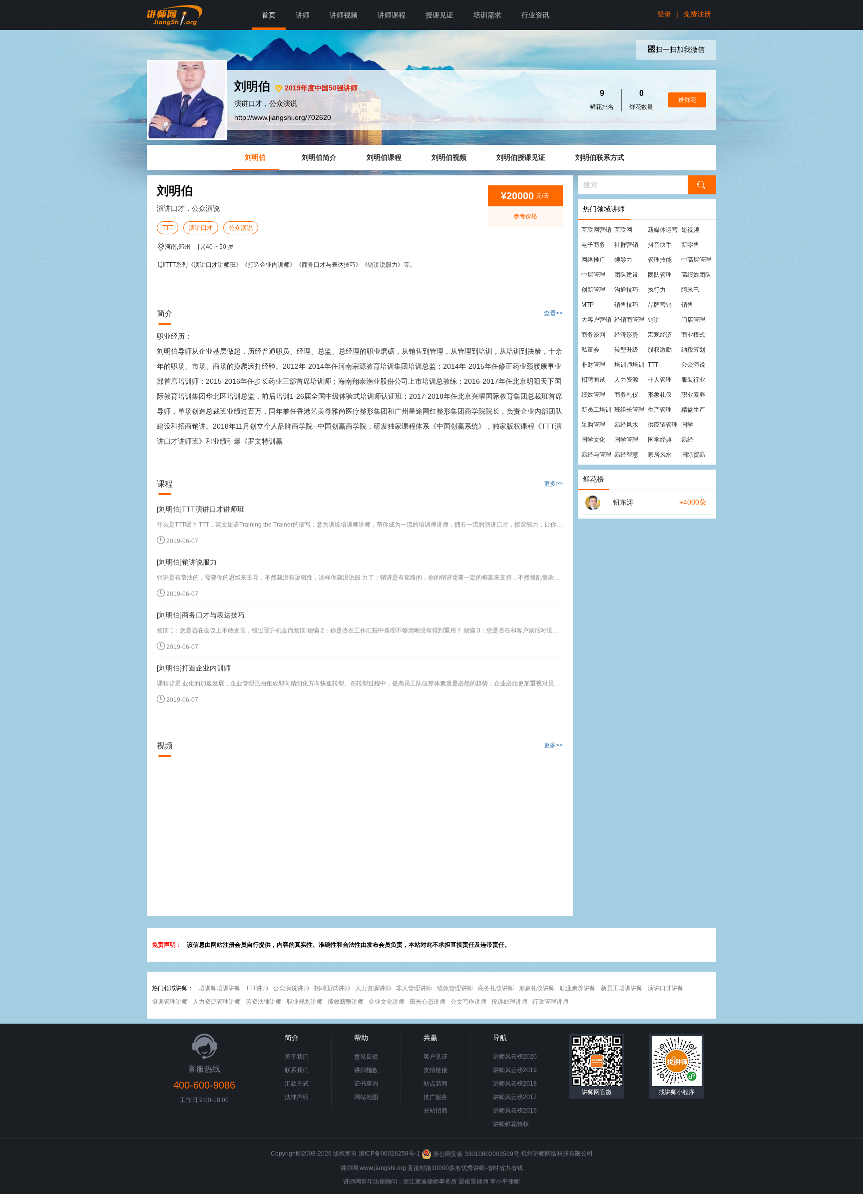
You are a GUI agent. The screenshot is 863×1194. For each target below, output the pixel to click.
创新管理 (593, 289)
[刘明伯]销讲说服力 (187, 562)
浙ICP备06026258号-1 (389, 1154)
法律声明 (297, 1097)
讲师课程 (392, 15)
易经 (687, 439)
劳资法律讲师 (264, 1001)
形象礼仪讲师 (537, 988)
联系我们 (297, 1070)
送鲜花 (687, 99)
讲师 (303, 15)
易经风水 (626, 424)
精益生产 (693, 409)
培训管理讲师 (170, 1001)
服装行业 (693, 379)
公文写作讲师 (468, 1001)
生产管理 (660, 409)
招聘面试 (593, 379)
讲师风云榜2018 (515, 1083)
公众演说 (241, 227)
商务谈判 (593, 334)
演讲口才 (201, 227)
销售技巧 (626, 304)
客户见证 (435, 1056)
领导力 (623, 259)
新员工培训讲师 (622, 988)
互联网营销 (596, 229)
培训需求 (487, 15)
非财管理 (593, 364)
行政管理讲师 (550, 1001)
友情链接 (435, 1070)
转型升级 (626, 349)
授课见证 (439, 15)
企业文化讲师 (387, 1001)
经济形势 (626, 334)
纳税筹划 (693, 349)
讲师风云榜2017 (515, 1097)
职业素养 (693, 394)
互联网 (623, 229)
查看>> (553, 313)
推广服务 (435, 1097)
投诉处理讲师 (509, 1001)
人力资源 (626, 379)
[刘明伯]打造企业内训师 (194, 668)
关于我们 (297, 1056)
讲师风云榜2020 (515, 1056)
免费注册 (697, 14)
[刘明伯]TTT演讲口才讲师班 (200, 509)
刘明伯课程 (384, 157)
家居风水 (660, 454)
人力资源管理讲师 (217, 1001)
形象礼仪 (660, 394)
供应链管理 (663, 424)
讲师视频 (344, 15)
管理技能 (660, 259)
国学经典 (660, 439)
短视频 (690, 229)
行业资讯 (535, 15)
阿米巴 (690, 289)
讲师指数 (366, 1070)
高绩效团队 (696, 274)
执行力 (657, 289)
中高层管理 (696, 259)
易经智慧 (626, 454)
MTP (587, 304)
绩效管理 (593, 394)
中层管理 (593, 274)
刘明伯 (255, 157)
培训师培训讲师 (220, 988)
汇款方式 (297, 1083)
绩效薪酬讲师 (346, 1001)
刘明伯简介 (319, 157)
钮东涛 (623, 502)
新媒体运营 (663, 229)
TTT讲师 (257, 988)
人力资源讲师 (373, 988)
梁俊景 (467, 1181)
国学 (687, 424)
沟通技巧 (626, 289)
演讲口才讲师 (666, 988)
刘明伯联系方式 (599, 157)
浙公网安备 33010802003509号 (476, 1154)
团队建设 (626, 274)
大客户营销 (596, 319)
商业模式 (693, 334)
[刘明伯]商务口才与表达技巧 (201, 615)
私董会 (590, 349)
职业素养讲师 (578, 988)
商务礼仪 (626, 394)
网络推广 (593, 259)
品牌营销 (660, 304)
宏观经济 (660, 334)
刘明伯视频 (449, 157)
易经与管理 (596, 454)
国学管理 (626, 439)
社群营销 (626, 244)
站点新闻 (435, 1083)
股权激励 (660, 349)
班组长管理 (629, 409)
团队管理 (660, 274)
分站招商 (435, 1110)
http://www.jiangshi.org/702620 (282, 117)
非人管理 (660, 379)
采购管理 (593, 424)
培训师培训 (629, 364)
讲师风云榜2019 (515, 1070)
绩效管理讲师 (455, 988)
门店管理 (693, 319)
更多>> (553, 483)
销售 (687, 304)
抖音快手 (660, 244)
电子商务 (593, 244)
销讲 (654, 319)
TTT (167, 227)
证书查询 (366, 1083)
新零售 (690, 244)
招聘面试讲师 (332, 988)
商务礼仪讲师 (496, 988)
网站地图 (366, 1097)
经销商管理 (629, 319)
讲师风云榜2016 (515, 1110)
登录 (664, 14)
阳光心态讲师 (427, 1001)
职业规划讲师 (305, 1001)
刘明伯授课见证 (520, 157)
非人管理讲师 (414, 988)
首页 (269, 15)
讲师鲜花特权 (511, 1124)
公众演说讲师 (291, 988)
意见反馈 (366, 1056)
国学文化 (593, 439)
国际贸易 (693, 454)
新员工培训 (596, 409)
